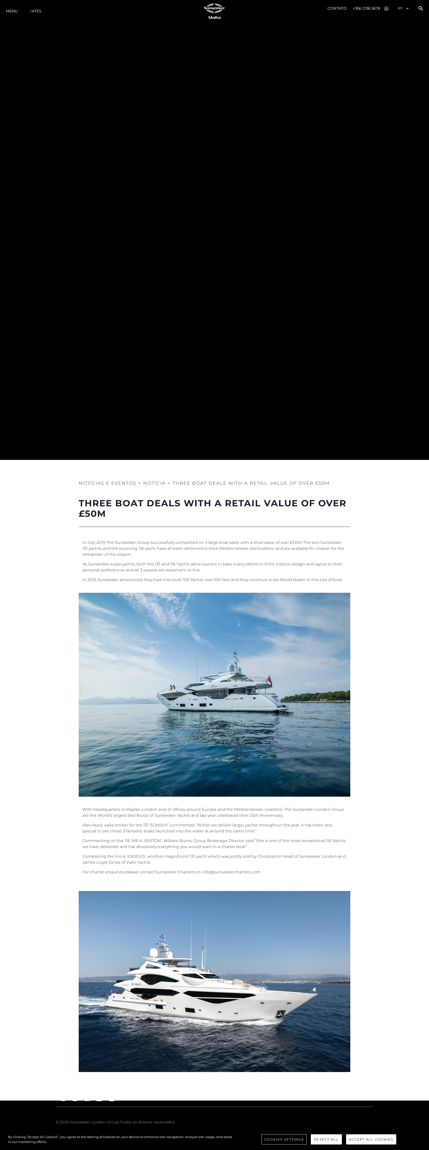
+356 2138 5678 (366, 8)
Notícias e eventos (107, 483)
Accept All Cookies (371, 1139)
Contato (337, 8)
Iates (35, 11)
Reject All (326, 1139)
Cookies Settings (284, 1139)
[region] (214, 1140)
